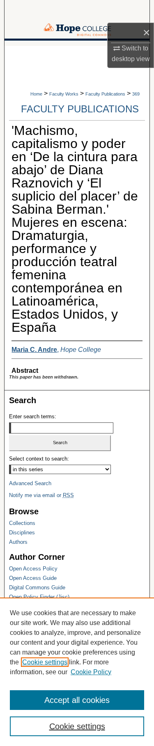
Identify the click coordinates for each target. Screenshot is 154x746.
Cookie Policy (91, 671)
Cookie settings (44, 662)
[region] (77, 672)
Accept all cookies (77, 700)
